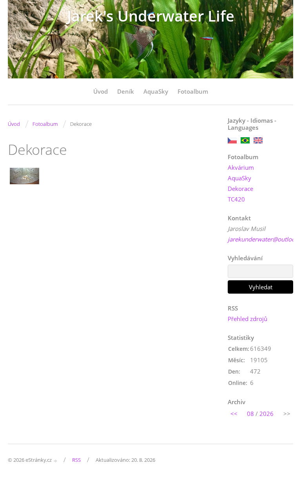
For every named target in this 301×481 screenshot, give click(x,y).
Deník (125, 91)
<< (234, 413)
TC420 (236, 199)
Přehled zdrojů (247, 319)
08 (250, 413)
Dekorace (240, 188)
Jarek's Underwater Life (150, 16)
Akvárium (241, 167)
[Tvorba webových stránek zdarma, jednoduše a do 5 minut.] (55, 460)
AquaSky (155, 91)
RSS (76, 459)
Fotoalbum (193, 91)
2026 (266, 413)
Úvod (100, 91)
